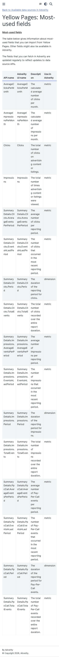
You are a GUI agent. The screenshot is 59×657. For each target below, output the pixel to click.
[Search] (51, 4)
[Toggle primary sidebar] (3, 4)
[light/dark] (45, 4)
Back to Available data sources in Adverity (25, 9)
